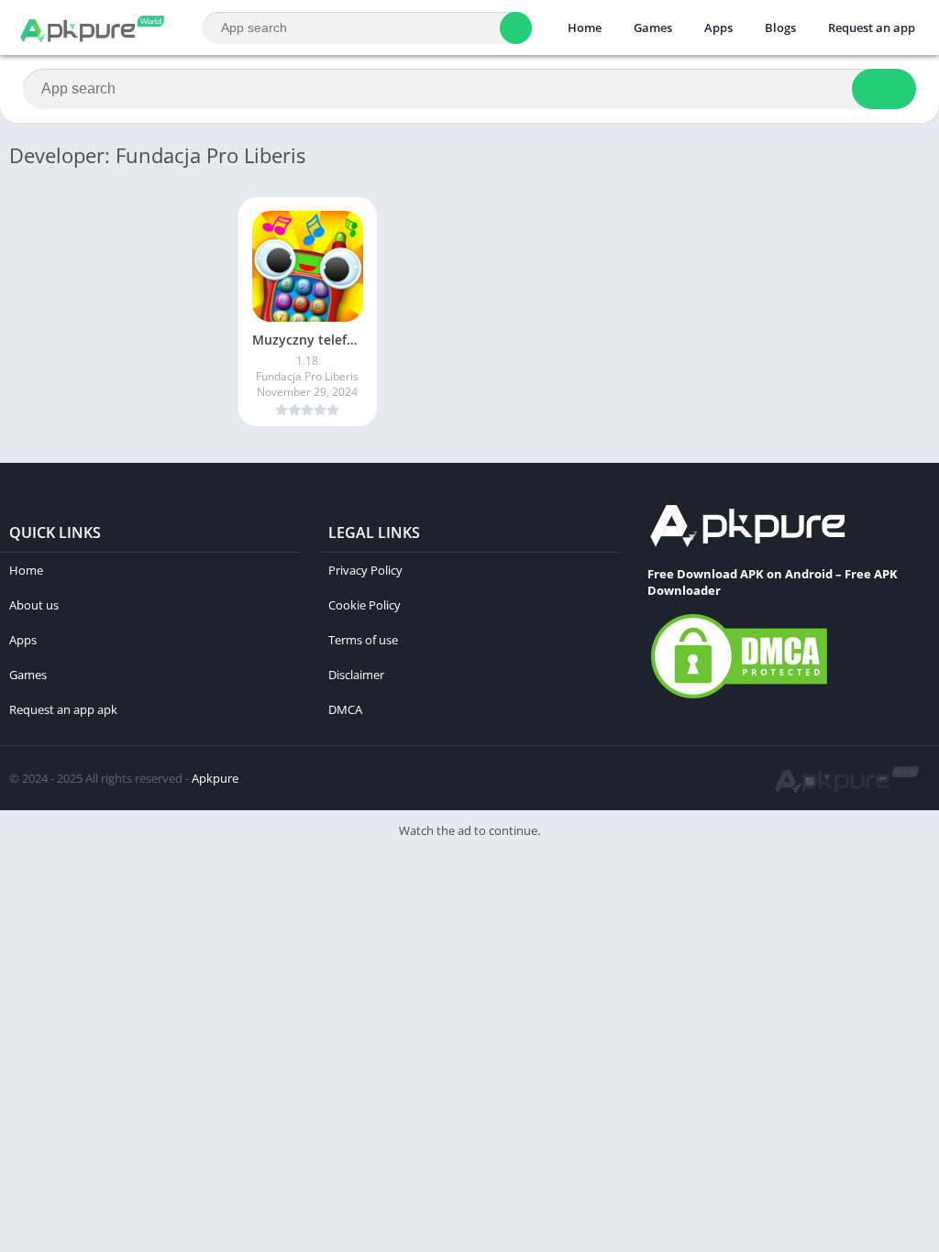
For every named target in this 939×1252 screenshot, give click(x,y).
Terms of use (363, 639)
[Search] (516, 28)
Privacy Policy (365, 570)
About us (34, 605)
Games (653, 27)
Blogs (780, 27)
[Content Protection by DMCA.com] (739, 697)
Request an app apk (63, 709)
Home (585, 27)
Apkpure (215, 778)
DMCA (345, 709)
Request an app (871, 27)
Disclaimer (356, 674)
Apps (718, 27)
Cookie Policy (364, 605)
